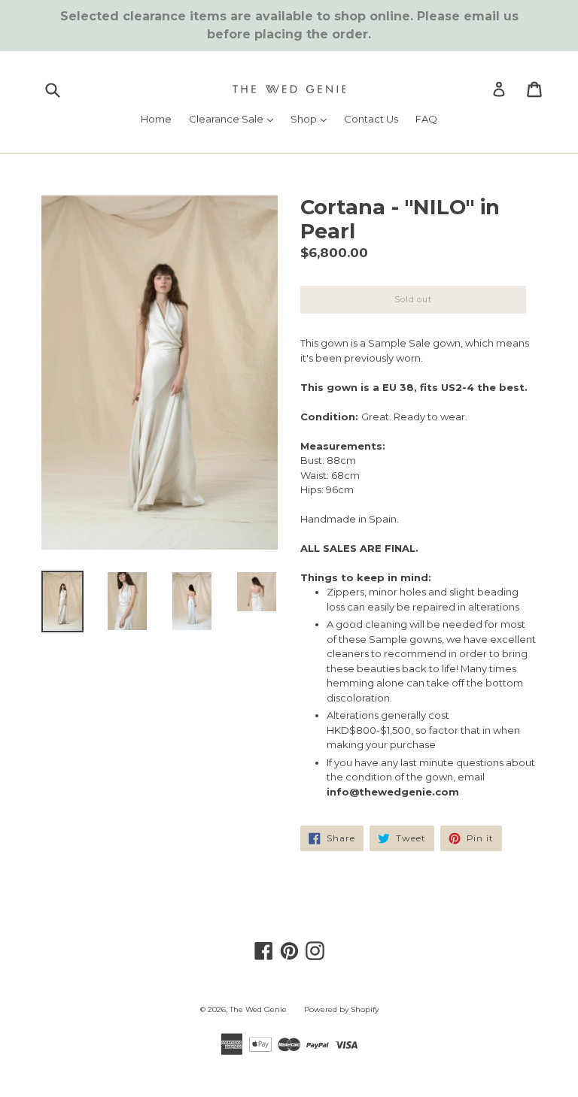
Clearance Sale (235, 118)
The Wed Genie (258, 1009)
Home (156, 119)
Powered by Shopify (341, 1009)
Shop (312, 118)
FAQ (426, 119)
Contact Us (371, 119)
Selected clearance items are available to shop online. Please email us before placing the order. (289, 25)
